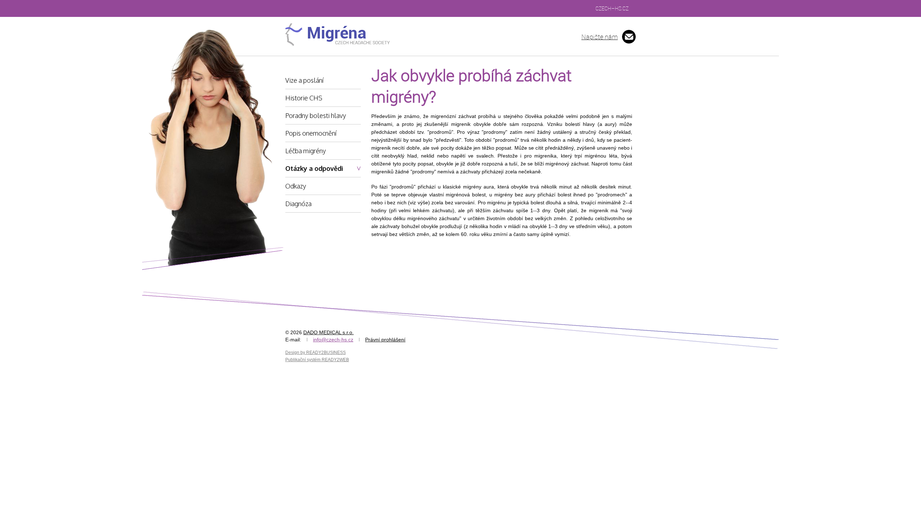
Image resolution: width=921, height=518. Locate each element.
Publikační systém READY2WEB (317, 359)
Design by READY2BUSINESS (315, 352)
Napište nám (599, 36)
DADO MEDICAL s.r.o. (328, 332)
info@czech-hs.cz (333, 339)
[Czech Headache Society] (337, 34)
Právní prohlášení (385, 339)
